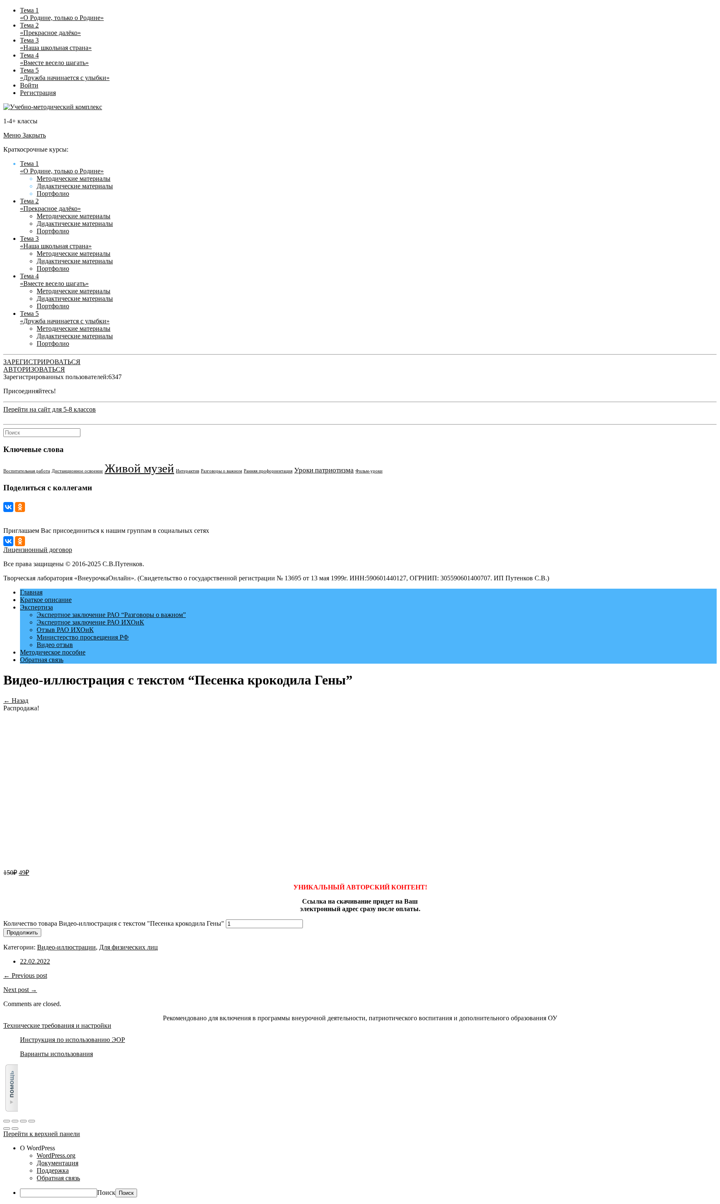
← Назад (15, 700)
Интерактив (187, 471)
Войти (29, 85)
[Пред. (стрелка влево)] (6, 1128)
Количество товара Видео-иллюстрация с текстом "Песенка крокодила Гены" (113, 923)
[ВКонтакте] (8, 507)
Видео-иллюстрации (66, 947)
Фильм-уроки (368, 471)
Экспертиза (36, 607)
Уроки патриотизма (324, 470)
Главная (31, 592)
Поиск (106, 1192)
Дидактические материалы (75, 186)
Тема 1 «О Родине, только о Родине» (62, 14)
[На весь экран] (23, 1121)
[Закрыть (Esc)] (6, 1121)
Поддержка (53, 1170)
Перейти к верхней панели (41, 1133)
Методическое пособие (52, 652)
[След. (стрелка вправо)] (15, 1128)
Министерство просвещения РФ (83, 637)
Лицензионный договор (37, 549)
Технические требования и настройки (57, 1025)
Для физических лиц (128, 947)
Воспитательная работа (26, 471)
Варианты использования (56, 1053)
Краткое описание (46, 599)
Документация (57, 1163)
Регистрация (38, 92)
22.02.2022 (35, 961)
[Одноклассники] (20, 507)
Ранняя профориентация (268, 471)
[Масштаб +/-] (31, 1121)
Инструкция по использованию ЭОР (72, 1039)
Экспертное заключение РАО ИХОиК (90, 622)
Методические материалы (73, 178)
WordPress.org (56, 1155)
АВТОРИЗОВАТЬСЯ (34, 369)
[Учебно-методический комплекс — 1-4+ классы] (52, 106)
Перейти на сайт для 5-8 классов (49, 409)
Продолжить (22, 932)
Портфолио (53, 193)
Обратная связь (41, 659)
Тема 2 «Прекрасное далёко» (50, 29)
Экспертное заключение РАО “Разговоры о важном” (111, 614)
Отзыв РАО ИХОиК (65, 629)
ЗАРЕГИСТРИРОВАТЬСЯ (41, 361)
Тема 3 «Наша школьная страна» (56, 44)
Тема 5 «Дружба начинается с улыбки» (65, 74)
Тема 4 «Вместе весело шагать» (54, 59)
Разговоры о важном (221, 471)
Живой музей (139, 468)
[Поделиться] (15, 1121)
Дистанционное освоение (77, 471)
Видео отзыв (55, 644)
